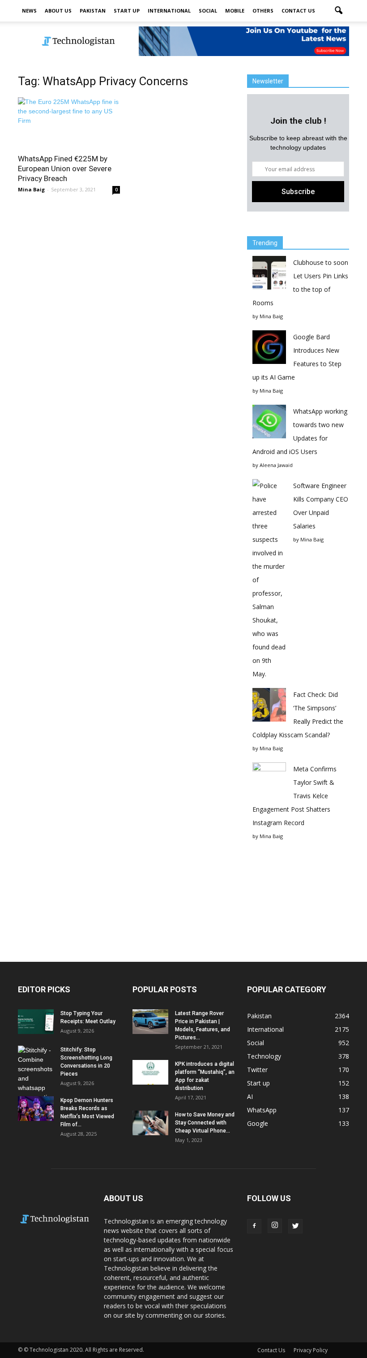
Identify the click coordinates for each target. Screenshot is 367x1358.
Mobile (234, 10)
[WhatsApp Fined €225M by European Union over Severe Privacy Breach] (69, 122)
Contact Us (298, 10)
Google (257, 1123)
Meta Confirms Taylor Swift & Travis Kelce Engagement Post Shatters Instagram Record (294, 796)
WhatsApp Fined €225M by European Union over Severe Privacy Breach (64, 168)
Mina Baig (31, 189)
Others (262, 10)
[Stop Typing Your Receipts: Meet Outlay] (36, 1021)
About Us (58, 10)
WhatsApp (262, 1110)
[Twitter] (295, 1226)
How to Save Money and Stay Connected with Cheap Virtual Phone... (205, 1122)
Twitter (257, 1069)
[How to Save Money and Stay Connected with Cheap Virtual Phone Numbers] (150, 1123)
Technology (264, 1056)
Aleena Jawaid (276, 465)
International (169, 10)
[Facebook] (254, 1226)
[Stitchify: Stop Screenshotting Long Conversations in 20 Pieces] (36, 1074)
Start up (127, 10)
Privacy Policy (311, 1350)
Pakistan (93, 10)
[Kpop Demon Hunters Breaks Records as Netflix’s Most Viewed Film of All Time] (36, 1108)
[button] (338, 11)
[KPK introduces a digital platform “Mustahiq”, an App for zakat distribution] (150, 1072)
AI (250, 1096)
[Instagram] (275, 1226)
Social (208, 10)
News (29, 10)
